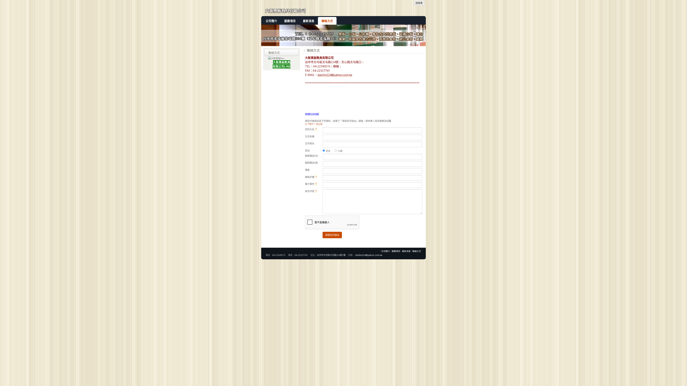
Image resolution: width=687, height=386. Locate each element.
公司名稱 (309, 136)
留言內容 (311, 191)
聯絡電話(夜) (311, 162)
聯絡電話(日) (311, 155)
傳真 (307, 169)
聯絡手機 (311, 177)
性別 (307, 150)
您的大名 (311, 129)
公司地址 (309, 143)
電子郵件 (311, 183)
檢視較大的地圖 (312, 114)
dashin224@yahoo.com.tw (368, 255)
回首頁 (419, 2)
